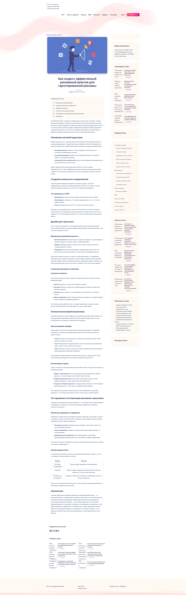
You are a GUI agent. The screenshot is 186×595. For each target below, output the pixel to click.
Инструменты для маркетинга (122, 202)
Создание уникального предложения (66, 105)
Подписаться (134, 14)
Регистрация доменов (122, 328)
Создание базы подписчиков (122, 177)
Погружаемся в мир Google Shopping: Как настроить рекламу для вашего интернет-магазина (67, 562)
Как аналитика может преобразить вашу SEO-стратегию (130, 96)
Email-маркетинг (119, 170)
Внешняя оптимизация (121, 191)
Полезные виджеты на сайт (123, 313)
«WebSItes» (122, 586)
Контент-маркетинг (73, 15)
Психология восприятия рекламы (65, 111)
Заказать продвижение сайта (124, 305)
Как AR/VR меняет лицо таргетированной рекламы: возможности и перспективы (95, 554)
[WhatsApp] (58, 531)
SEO (63, 15)
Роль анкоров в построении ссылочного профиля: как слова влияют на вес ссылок (130, 241)
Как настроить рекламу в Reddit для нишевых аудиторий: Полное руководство (67, 554)
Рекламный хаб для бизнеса (124, 317)
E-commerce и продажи (120, 145)
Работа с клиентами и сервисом (123, 159)
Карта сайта (81, 586)
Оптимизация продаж (121, 152)
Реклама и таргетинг (57, 35)
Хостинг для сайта (121, 307)
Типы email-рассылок (121, 184)
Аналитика (96, 15)
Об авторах (113, 15)
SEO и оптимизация (119, 188)
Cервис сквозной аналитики (123, 315)
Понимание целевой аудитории (64, 103)
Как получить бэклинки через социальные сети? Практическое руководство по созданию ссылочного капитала (130, 283)
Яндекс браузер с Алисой (123, 330)
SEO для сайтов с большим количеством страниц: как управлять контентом (130, 84)
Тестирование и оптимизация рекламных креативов (70, 113)
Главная (48, 35)
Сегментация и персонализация (123, 173)
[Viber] (56, 531)
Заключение (59, 116)
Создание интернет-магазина (123, 166)
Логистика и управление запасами (124, 148)
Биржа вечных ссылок (122, 309)
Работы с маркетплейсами (122, 163)
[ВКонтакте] (50, 531)
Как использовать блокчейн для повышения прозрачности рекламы (96, 545)
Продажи (104, 15)
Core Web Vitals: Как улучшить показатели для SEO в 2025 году (130, 118)
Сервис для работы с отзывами (124, 324)
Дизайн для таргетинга (62, 108)
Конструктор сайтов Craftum (124, 311)
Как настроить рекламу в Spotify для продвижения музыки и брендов (67, 545)
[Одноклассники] (52, 531)
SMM (89, 15)
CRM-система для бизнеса (123, 326)
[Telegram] (54, 531)
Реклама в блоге (82, 588)
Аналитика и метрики (120, 198)
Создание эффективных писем (123, 181)
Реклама (83, 15)
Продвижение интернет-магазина (124, 155)
